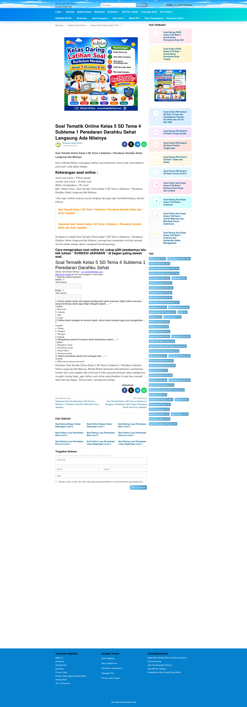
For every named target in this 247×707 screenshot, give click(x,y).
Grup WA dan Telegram (157, 668)
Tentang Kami (61, 679)
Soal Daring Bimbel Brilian (162, 365)
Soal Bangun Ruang (179, 356)
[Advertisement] (170, 537)
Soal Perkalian (180, 414)
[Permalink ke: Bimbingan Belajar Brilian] (58, 144)
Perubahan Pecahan (159, 331)
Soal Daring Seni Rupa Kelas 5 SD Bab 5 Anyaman (174, 202)
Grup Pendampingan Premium (160, 665)
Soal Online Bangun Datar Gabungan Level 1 (99, 425)
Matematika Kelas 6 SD (160, 297)
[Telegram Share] (137, 144)
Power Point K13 (181, 336)
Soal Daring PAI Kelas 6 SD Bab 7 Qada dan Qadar (175, 159)
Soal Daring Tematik (179, 380)
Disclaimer (59, 661)
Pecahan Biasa (172, 317)
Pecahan (155, 317)
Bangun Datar (157, 258)
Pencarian (141, 5)
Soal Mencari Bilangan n (161, 399)
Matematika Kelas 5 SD (160, 292)
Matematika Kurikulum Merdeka (164, 302)
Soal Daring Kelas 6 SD (161, 375)
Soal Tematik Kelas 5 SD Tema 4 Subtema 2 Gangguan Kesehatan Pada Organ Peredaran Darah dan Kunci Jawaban (126, 403)
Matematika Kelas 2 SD (160, 283)
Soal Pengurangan (159, 409)
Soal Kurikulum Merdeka (161, 385)
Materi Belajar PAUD (179, 307)
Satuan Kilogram (158, 356)
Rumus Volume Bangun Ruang (164, 351)
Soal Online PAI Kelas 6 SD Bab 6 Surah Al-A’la (175, 172)
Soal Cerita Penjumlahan (161, 360)
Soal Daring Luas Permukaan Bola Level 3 (132, 425)
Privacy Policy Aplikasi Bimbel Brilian (70, 676)
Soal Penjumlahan (159, 414)
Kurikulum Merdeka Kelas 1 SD (164, 268)
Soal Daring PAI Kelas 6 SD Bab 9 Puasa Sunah (175, 132)
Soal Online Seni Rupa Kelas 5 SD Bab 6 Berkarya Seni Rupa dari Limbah (174, 187)
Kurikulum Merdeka (159, 263)
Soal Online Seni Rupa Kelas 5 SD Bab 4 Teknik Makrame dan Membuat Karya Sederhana (174, 218)
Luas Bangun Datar (159, 278)
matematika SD (158, 307)
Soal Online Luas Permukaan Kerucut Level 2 (132, 434)
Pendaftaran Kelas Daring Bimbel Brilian (164, 672)
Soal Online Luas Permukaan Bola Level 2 (69, 434)
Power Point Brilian (159, 336)
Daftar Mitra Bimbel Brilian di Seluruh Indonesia (167, 657)
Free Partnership (154, 661)
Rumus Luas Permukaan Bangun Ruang (168, 346)
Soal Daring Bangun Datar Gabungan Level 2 (68, 425)
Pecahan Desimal (159, 326)
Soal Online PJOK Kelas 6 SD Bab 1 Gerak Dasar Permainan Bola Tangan (172, 53)
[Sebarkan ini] (125, 144)
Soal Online (181, 399)
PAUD (182, 312)
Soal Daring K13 (158, 370)
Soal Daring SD (158, 380)
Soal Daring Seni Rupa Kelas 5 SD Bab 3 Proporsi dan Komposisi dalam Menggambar (174, 237)
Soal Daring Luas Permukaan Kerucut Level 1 (69, 442)
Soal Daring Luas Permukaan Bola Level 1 (101, 434)
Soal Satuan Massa (159, 419)
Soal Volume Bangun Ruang (163, 424)
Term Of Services (62, 683)
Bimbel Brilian (65, 3)
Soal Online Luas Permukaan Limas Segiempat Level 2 (101, 442)
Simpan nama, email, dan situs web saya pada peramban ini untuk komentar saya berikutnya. (100, 481)
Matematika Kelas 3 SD (161, 288)
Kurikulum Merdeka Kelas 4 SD (164, 273)
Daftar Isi (59, 657)
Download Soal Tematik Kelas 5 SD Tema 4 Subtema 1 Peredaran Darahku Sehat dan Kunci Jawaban (77, 403)
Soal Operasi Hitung (160, 404)
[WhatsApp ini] (144, 144)
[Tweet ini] (131, 144)
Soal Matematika (158, 394)
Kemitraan (59, 668)
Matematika (179, 278)
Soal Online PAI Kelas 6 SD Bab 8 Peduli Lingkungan (175, 145)
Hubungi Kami (61, 665)
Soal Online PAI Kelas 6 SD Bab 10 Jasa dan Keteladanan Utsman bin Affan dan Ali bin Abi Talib (175, 116)
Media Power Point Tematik (162, 312)
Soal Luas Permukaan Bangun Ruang (167, 390)
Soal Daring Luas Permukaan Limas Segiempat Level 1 (132, 442)
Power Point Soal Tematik (162, 341)
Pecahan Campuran (159, 322)
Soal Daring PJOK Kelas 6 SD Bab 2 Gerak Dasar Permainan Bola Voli (173, 36)
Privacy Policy (61, 672)
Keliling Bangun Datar (179, 258)
